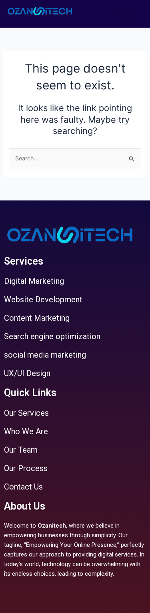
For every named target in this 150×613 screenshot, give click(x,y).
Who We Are (26, 431)
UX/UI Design (27, 373)
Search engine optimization (52, 336)
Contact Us (23, 487)
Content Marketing (37, 318)
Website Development (43, 299)
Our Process (26, 468)
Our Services (26, 413)
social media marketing (45, 355)
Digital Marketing (34, 281)
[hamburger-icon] (127, 14)
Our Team (21, 450)
